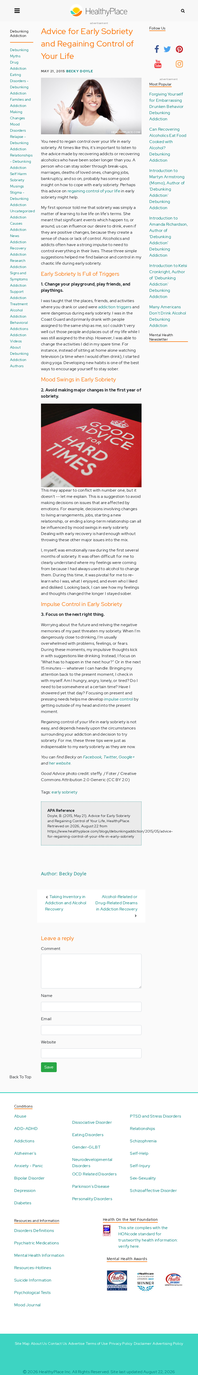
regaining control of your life (94, 191)
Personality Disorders (92, 1198)
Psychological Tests (32, 1292)
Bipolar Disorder (29, 1178)
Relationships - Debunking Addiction (21, 161)
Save (48, 1067)
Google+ (127, 757)
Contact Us (57, 1343)
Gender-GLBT (86, 1147)
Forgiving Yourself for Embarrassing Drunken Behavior (166, 100)
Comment (51, 948)
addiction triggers (114, 307)
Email (46, 1019)
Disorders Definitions (34, 1230)
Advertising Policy (168, 1343)
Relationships (142, 1128)
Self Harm (18, 173)
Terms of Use (97, 1343)
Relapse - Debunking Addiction (19, 142)
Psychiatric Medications (36, 1243)
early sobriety (64, 792)
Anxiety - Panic (28, 1165)
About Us (39, 1343)
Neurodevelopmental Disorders (92, 1162)
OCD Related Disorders (94, 1174)
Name (47, 995)
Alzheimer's (25, 1153)
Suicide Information (33, 1280)
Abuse (20, 1116)
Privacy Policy (121, 1343)
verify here (128, 1246)
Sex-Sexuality (143, 1178)
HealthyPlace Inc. (55, 1371)
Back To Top (20, 1077)
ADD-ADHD (26, 1128)
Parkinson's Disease (91, 1186)
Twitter (110, 757)
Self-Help (139, 1153)
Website (48, 1042)
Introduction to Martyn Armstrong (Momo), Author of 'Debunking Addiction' (167, 183)
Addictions (24, 1141)
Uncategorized (22, 210)
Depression (25, 1190)
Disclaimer (142, 1343)
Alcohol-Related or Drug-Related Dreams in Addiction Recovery (116, 903)
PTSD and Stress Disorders (155, 1116)
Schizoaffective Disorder (153, 1190)
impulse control (118, 699)
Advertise (76, 1343)
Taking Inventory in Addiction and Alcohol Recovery (65, 903)
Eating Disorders (87, 1134)
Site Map (22, 1343)
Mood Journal (27, 1305)
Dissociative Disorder (92, 1122)
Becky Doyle (79, 71)
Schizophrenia (143, 1141)
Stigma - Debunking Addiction (19, 198)
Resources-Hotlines (32, 1267)
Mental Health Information (39, 1255)
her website (60, 763)
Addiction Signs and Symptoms (19, 272)
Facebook (92, 757)
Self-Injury (140, 1165)
